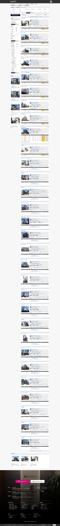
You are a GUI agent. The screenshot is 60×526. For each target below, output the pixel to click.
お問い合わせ (36, 513)
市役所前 (38, 264)
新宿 (36, 88)
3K (16, 29)
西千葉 (34, 161)
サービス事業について (25, 504)
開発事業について (44, 504)
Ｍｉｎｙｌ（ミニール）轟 (25, 158)
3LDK (16, 30)
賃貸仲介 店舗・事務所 (13, 505)
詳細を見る (43, 110)
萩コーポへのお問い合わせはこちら (35, 199)
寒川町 (37, 394)
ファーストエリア (24, 362)
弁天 (36, 34)
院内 (36, 306)
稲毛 (33, 192)
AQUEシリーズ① (43, 505)
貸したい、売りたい (44, 508)
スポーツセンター (39, 190)
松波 (36, 174)
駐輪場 (13, 56)
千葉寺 (35, 248)
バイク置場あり (14, 57)
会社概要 (23, 515)
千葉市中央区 (34, 34)
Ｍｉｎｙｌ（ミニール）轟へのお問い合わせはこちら (35, 169)
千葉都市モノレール (33, 105)
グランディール (24, 377)
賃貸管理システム (24, 505)
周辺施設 (10, 517)
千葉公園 (39, 9)
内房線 (32, 21)
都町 (36, 48)
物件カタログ (11, 515)
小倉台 (20, 10)
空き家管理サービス (35, 505)
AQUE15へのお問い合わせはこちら (35, 418)
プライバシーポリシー (37, 515)
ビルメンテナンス (24, 508)
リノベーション (34, 504)
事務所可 (13, 53)
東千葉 (35, 36)
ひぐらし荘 (23, 18)
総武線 (32, 35)
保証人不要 (13, 52)
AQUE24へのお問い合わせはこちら (35, 448)
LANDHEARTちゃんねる (38, 481)
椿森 (36, 439)
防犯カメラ (13, 68)
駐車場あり (13, 69)
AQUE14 (23, 289)
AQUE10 (23, 319)
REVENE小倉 (24, 127)
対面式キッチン (14, 59)
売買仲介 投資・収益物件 (13, 507)
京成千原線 (32, 104)
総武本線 (32, 36)
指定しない (13, 43)
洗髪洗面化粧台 (14, 63)
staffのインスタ (23, 481)
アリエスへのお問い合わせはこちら (35, 315)
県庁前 (32, 9)
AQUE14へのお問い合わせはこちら (35, 301)
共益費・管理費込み (14, 22)
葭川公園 (26, 9)
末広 (36, 246)
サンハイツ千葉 (24, 86)
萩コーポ (23, 187)
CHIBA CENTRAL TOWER (25, 217)
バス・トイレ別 (14, 60)
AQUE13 (23, 422)
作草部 (37, 162)
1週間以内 (17, 44)
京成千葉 (35, 263)
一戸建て (13, 17)
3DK (12, 30)
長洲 (36, 102)
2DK (16, 28)
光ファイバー (14, 65)
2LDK (12, 29)
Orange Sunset (24, 100)
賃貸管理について (24, 507)
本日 (16, 43)
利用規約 (35, 516)
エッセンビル (24, 275)
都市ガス (13, 55)
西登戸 (35, 176)
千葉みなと (14, 9)
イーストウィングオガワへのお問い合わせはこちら (35, 213)
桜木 (13, 10)
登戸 (36, 261)
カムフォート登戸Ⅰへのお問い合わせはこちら (34, 271)
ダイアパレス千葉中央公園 (25, 72)
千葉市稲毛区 (34, 160)
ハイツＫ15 (23, 32)
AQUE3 (23, 58)
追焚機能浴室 (14, 61)
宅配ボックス (14, 67)
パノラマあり (13, 47)
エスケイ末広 (24, 244)
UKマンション (24, 46)
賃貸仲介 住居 (11, 504)
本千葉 (34, 21)
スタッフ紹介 (24, 517)
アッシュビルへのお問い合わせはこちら (35, 344)
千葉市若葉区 (34, 115)
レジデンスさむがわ (24, 392)
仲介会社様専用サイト (13, 508)
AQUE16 (23, 145)
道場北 (37, 204)
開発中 (33, 507)
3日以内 (13, 44)
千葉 (20, 9)
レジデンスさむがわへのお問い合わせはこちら (34, 403)
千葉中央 (35, 90)
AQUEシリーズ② (43, 507)
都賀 (45, 9)
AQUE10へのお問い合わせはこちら (35, 330)
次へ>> (47, 16)
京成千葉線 (32, 90)
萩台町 (37, 189)
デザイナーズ (14, 51)
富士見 (37, 335)
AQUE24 (23, 437)
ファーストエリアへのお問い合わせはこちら (35, 373)
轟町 (36, 160)
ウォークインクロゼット (15, 64)
